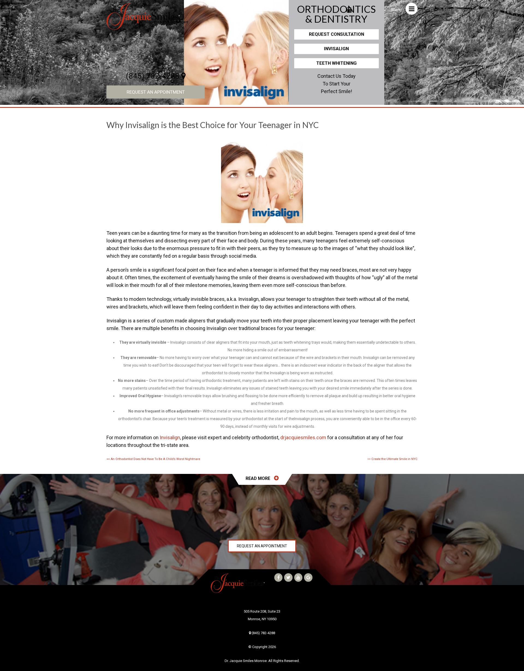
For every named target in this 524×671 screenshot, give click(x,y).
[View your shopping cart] (349, 8)
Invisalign (336, 48)
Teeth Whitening (336, 63)
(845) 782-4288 (153, 76)
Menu (397, 9)
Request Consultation (336, 34)
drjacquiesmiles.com (303, 437)
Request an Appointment (156, 92)
